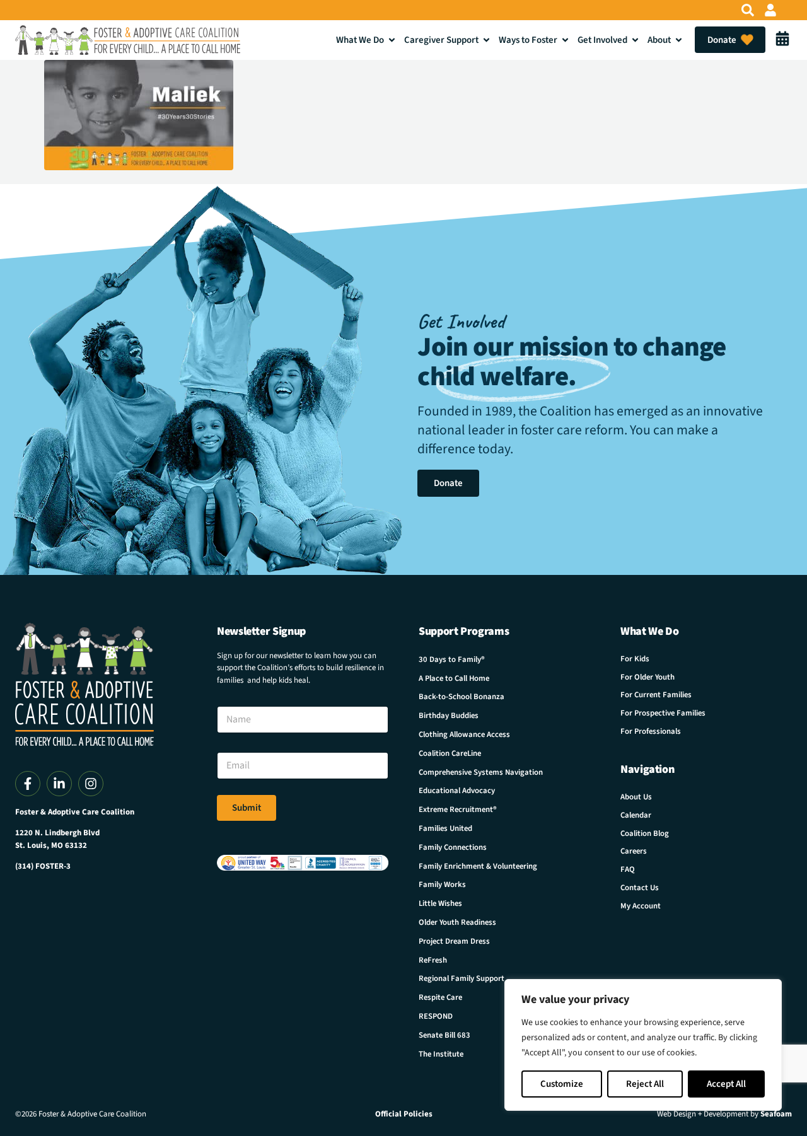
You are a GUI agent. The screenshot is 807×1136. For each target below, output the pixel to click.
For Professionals (650, 731)
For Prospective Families (662, 713)
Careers (633, 851)
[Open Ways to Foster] (565, 40)
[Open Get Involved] (635, 40)
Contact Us (639, 887)
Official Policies (404, 1114)
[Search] (747, 10)
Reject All (645, 1084)
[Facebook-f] (27, 783)
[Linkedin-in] (59, 783)
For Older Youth (647, 677)
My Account (640, 906)
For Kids (634, 658)
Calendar (635, 815)
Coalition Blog (644, 833)
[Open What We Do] (392, 40)
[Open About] (678, 40)
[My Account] (770, 10)
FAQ (627, 869)
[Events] (782, 39)
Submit (246, 807)
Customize (561, 1084)
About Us (636, 797)
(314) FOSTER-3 (43, 866)
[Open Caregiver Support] (486, 40)
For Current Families (656, 694)
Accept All (726, 1084)
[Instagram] (90, 783)
